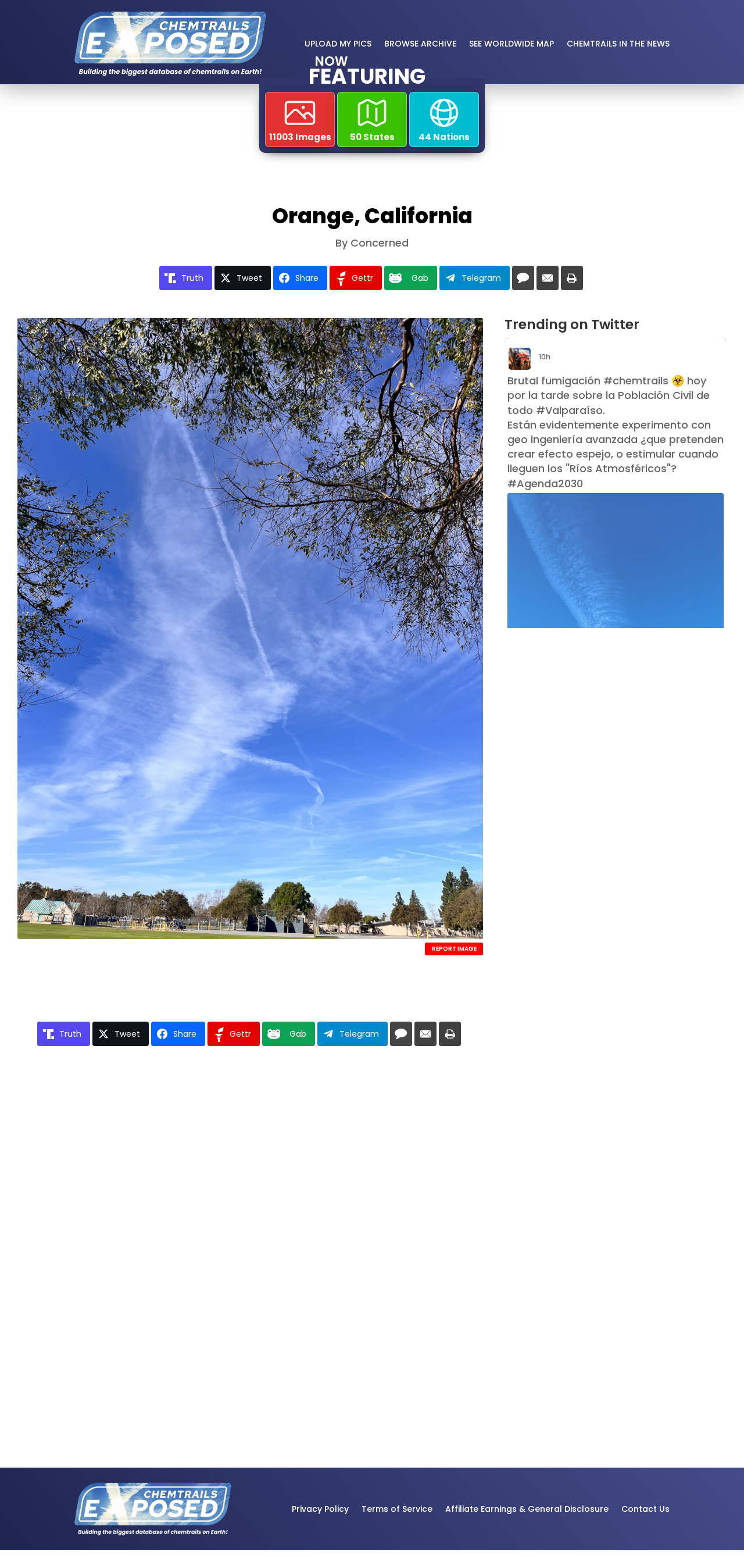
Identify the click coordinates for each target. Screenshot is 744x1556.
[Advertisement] (583, 823)
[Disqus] (250, 1222)
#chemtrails (635, 380)
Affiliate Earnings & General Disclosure (527, 1509)
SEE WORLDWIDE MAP (511, 43)
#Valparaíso (569, 410)
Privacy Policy (320, 1509)
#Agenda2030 (545, 483)
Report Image (454, 948)
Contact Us (645, 1509)
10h (545, 357)
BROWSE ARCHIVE (420, 43)
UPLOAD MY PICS (338, 43)
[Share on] (523, 278)
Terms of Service (397, 1509)
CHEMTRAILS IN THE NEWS (618, 43)
